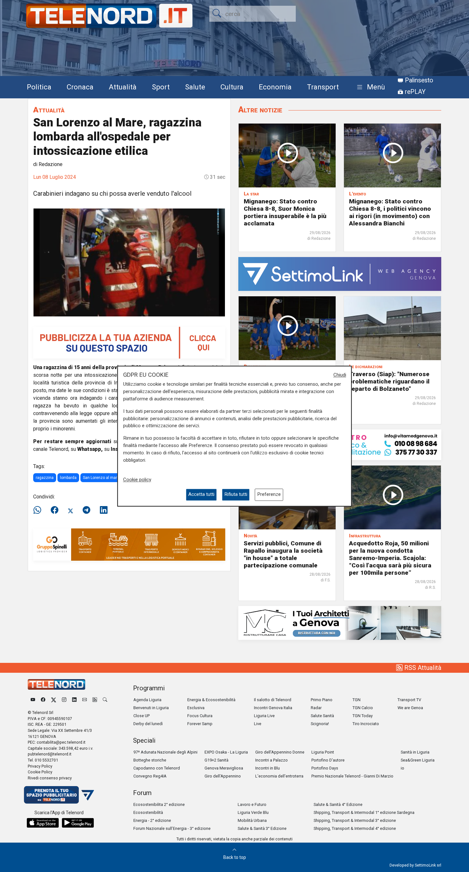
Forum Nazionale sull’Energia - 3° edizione (172, 828)
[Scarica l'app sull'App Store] (43, 822)
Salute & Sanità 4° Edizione (338, 804)
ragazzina (45, 477)
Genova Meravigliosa (224, 768)
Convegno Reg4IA (150, 776)
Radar (316, 707)
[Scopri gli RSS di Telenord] (95, 700)
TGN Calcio (363, 707)
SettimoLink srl (428, 865)
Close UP (141, 715)
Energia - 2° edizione (152, 820)
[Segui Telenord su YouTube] (33, 700)
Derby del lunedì (148, 723)
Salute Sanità (322, 715)
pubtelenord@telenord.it (49, 754)
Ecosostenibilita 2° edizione (159, 804)
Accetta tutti (201, 494)
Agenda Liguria (147, 699)
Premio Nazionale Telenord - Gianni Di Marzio (352, 776)
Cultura (231, 87)
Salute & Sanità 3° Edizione (262, 828)
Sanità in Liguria (415, 752)
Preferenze (269, 494)
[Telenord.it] (59, 795)
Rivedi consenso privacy (50, 778)
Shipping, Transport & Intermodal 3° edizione (355, 820)
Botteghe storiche (149, 760)
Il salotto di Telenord (272, 699)
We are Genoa (410, 707)
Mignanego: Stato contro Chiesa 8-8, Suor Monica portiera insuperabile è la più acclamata (285, 212)
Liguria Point (322, 752)
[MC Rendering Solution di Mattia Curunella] (339, 622)
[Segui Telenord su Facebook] (43, 700)
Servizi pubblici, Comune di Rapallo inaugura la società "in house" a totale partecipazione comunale (283, 554)
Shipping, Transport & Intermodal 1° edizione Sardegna (364, 812)
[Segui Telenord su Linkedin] (74, 700)
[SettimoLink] (339, 273)
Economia (275, 87)
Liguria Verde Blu (253, 812)
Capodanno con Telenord (156, 768)
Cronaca (80, 87)
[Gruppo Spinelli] (129, 544)
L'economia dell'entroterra (279, 776)
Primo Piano (321, 699)
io (402, 768)
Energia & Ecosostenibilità (211, 699)
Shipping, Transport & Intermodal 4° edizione (355, 828)
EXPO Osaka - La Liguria (226, 752)
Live (257, 723)
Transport (323, 87)
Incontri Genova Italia (273, 707)
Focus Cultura (199, 715)
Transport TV (409, 699)
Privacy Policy (40, 766)
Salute (195, 87)
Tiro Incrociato (366, 723)
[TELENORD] (56, 684)
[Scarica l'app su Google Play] (78, 822)
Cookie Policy (40, 772)
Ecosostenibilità (148, 812)
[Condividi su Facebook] (55, 510)
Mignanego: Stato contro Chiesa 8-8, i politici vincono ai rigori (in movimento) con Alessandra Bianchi (390, 212)
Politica (39, 87)
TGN (357, 699)
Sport (161, 87)
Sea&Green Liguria (418, 760)
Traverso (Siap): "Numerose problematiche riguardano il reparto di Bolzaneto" (389, 381)
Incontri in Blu (267, 768)
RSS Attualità (422, 667)
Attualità (123, 87)
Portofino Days (324, 768)
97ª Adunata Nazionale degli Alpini (165, 752)
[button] (369, 87)
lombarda (68, 477)
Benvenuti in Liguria (151, 707)
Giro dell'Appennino (223, 776)
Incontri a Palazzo (271, 760)
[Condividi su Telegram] (86, 510)
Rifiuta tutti (235, 494)
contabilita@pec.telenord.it (61, 742)
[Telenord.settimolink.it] (129, 342)
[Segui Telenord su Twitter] (53, 700)
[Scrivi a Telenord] (84, 700)
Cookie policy (137, 480)
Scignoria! (320, 723)
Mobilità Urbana (252, 820)
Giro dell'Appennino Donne (279, 752)
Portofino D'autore (328, 760)
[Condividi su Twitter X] (70, 510)
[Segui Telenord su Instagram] (64, 700)
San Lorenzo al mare (101, 477)
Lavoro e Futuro (252, 804)
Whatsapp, (90, 449)
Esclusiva (196, 707)
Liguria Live (264, 715)
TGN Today (363, 715)
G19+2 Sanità (216, 760)
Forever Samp (199, 723)
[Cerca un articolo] (105, 700)
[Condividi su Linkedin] (104, 510)
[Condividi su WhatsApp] (39, 510)
